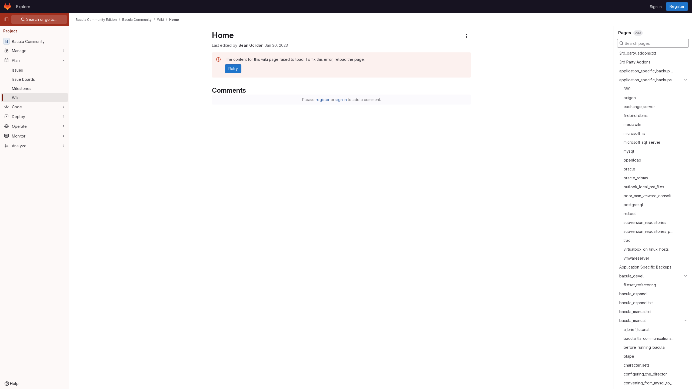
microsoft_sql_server (642, 142)
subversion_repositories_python (649, 231)
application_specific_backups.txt (646, 71)
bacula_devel (631, 276)
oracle (629, 169)
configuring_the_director (645, 374)
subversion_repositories (645, 222)
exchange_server (639, 106)
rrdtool (630, 213)
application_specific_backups (645, 80)
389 (627, 88)
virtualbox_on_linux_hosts (646, 249)
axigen (630, 97)
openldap (632, 160)
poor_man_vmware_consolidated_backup (649, 195)
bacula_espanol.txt (636, 302)
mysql (629, 151)
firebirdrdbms (636, 115)
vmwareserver (636, 258)
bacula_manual (632, 320)
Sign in (656, 6)
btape (629, 356)
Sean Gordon (251, 45)
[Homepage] (7, 6)
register (323, 99)
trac (627, 240)
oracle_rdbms (636, 178)
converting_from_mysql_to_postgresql (649, 383)
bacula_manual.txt (635, 311)
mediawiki (632, 124)
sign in (341, 99)
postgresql (633, 204)
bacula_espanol (633, 293)
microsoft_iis (634, 133)
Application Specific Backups (645, 267)
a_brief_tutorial (637, 329)
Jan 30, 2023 (276, 45)
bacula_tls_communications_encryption (649, 338)
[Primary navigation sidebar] (6, 19)
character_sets (637, 365)
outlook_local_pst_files (644, 187)
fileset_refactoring (640, 285)
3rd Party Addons (634, 62)
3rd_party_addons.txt (637, 53)
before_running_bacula (644, 347)
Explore (23, 6)
